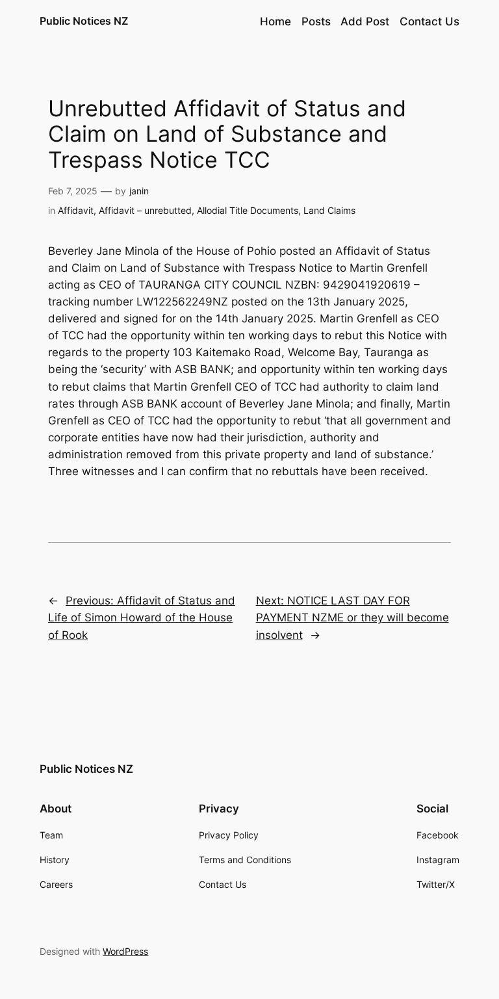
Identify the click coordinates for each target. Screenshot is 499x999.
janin (139, 190)
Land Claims (329, 210)
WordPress (125, 951)
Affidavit (76, 210)
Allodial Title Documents (247, 210)
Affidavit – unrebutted (145, 210)
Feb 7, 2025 (72, 190)
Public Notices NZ (84, 20)
